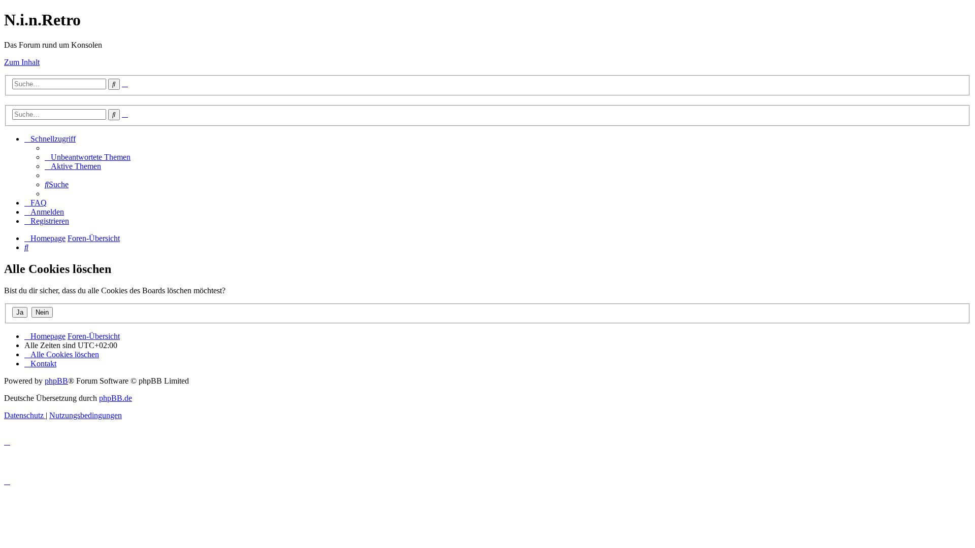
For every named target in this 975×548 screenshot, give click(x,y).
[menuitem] (88, 157)
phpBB (56, 380)
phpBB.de (115, 398)
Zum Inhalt (22, 62)
